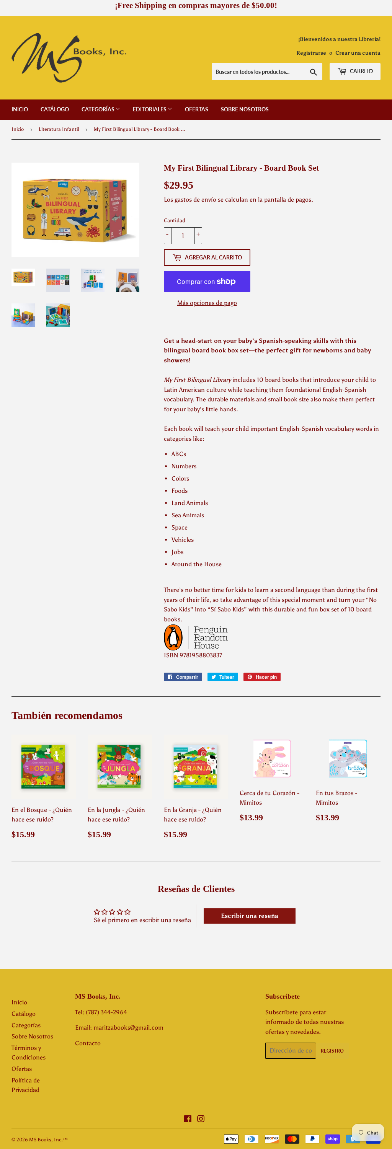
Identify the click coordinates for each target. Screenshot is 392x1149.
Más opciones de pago (207, 302)
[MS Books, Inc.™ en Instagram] (201, 1119)
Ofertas (196, 109)
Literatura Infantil (59, 129)
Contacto (88, 1043)
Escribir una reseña (249, 915)
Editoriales (150, 109)
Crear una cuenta (358, 53)
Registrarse (311, 53)
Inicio (19, 109)
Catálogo (55, 109)
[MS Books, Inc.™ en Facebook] (188, 1119)
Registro (332, 1051)
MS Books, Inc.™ (48, 1139)
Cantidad (174, 220)
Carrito (361, 71)
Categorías (99, 109)
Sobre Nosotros (245, 109)
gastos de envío (195, 199)
